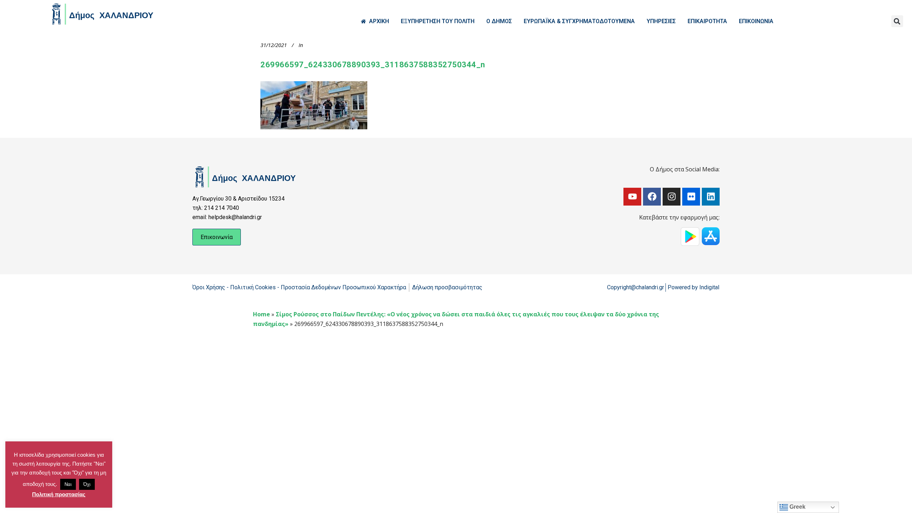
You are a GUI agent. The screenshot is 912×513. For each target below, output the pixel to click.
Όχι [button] (86, 484)
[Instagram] (671, 197)
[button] (897, 21)
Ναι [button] (68, 484)
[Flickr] (691, 197)
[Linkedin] (711, 197)
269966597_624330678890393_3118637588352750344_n (372, 64)
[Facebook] (652, 197)
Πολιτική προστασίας (59, 494)
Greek (796, 507)
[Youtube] (632, 197)
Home (261, 314)
